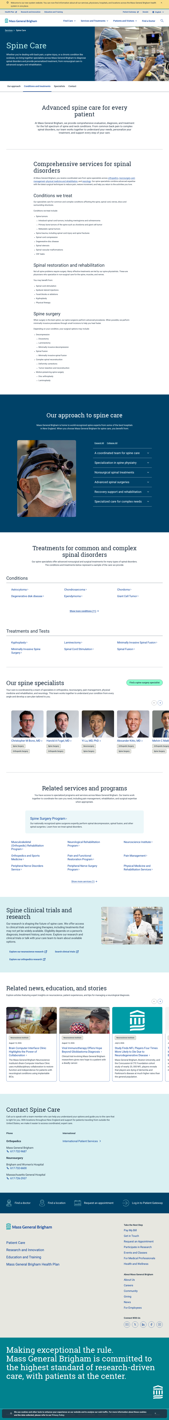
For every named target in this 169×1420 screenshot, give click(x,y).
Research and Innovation (30, 12)
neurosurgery (124, 178)
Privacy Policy (58, 1415)
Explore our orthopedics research (25, 959)
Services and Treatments (93, 21)
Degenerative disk (26, 596)
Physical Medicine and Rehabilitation (137, 867)
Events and (135, 1252)
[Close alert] (161, 3)
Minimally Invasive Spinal (136, 642)
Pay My (130, 1230)
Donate (145, 12)
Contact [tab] (72, 86)
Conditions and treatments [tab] (37, 86)
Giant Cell (127, 596)
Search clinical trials (65, 951)
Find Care (68, 21)
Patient (15, 1243)
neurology (86, 181)
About (129, 1279)
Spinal (125, 649)
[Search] (162, 21)
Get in (131, 1235)
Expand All (99, 443)
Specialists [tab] (59, 86)
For (133, 1307)
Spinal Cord (78, 649)
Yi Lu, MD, (90, 740)
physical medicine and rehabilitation (62, 181)
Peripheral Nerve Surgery (82, 867)
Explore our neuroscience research (26, 951)
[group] (22, 734)
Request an (139, 1241)
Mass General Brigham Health (32, 1264)
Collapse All (112, 443)
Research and (25, 1250)
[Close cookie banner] (155, 1413)
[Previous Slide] (154, 702)
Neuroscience (137, 842)
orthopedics (113, 178)
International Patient (80, 1141)
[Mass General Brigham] (21, 20)
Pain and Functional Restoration (80, 857)
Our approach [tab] (14, 86)
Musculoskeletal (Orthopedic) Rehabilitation (27, 845)
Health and (136, 1263)
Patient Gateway (129, 12)
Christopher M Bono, (25, 740)
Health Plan (9, 12)
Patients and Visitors (123, 21)
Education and (23, 1257)
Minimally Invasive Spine (25, 651)
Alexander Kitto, (129, 740)
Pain (135, 855)
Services (9, 30)
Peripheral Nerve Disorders (27, 867)
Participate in (138, 1247)
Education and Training (53, 12)
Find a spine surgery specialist (145, 682)
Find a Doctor (148, 21)
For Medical (139, 1258)
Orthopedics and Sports (25, 857)
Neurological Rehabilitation (84, 843)
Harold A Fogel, (58, 740)
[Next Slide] (160, 702)
